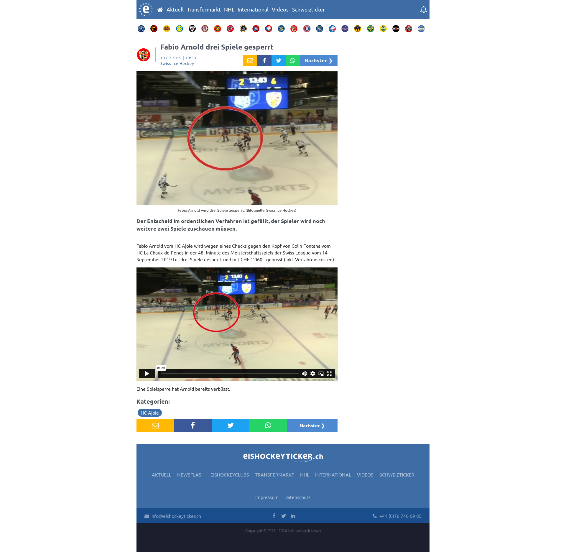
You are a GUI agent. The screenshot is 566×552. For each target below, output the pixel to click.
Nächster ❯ (319, 60)
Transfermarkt (204, 9)
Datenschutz (297, 497)
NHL (229, 9)
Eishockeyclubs (229, 474)
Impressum (267, 497)
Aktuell (175, 9)
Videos (280, 9)
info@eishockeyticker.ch (175, 516)
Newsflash (191, 474)
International (253, 9)
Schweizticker (308, 9)
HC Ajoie (150, 412)
